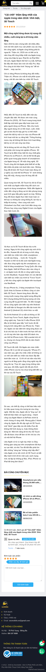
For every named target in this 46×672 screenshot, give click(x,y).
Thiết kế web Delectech (36, 669)
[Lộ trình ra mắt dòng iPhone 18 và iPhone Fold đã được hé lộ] (13, 502)
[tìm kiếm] (30, 3)
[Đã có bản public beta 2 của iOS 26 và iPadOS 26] (13, 518)
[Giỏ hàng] (42, 3)
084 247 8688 (13, 633)
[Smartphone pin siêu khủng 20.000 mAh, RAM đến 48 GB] (13, 486)
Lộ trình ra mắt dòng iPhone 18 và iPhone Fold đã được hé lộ (32, 497)
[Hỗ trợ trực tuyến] (42, 643)
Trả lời (10, 548)
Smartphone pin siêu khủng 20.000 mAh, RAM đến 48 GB (32, 481)
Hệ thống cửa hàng (12, 626)
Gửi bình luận (23, 584)
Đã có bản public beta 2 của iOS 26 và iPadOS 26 (32, 513)
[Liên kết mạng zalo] (42, 651)
